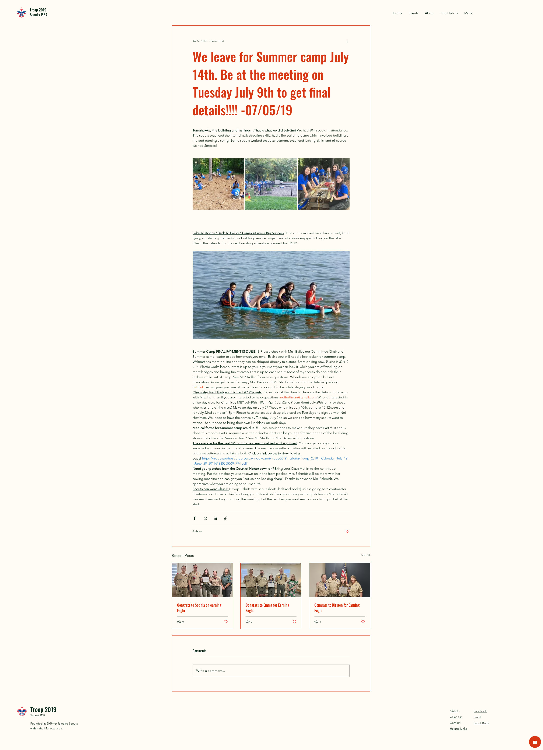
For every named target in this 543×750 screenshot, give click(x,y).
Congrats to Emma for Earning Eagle (267, 607)
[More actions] (347, 40)
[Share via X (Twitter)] (205, 518)
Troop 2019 (38, 10)
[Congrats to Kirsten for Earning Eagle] (339, 580)
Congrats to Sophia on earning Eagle (199, 607)
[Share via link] (226, 518)
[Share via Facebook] (195, 518)
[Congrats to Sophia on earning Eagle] (202, 580)
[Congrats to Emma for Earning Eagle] (271, 580)
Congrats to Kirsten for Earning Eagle (337, 607)
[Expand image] (218, 184)
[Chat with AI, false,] (535, 742)
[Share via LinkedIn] (215, 518)
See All (365, 555)
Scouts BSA (38, 715)
